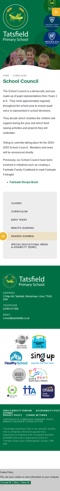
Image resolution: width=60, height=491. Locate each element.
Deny (16, 482)
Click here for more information (15, 479)
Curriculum (19, 75)
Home (6, 75)
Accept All (6, 482)
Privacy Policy (12, 415)
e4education (34, 421)
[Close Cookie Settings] (1, 486)
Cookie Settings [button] (36, 415)
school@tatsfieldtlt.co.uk (16, 318)
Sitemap (8, 412)
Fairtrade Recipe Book (24, 182)
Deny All (26, 482)
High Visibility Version (17, 410)
